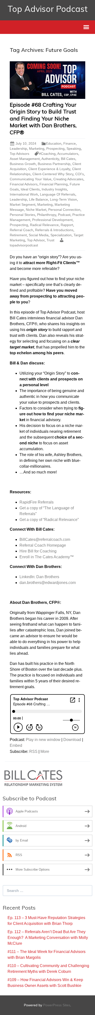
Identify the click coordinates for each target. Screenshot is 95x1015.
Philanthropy (46, 215)
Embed (16, 745)
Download (72, 740)
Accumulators (67, 154)
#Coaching (47, 154)
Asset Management (25, 159)
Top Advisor (36, 240)
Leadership (18, 148)
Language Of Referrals (57, 194)
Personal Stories (22, 215)
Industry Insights (54, 189)
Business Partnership (54, 164)
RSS (33, 751)
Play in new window (43, 740)
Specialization (61, 235)
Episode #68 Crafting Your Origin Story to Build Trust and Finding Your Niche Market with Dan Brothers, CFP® (43, 118)
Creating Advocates (68, 179)
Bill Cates (68, 159)
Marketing (36, 148)
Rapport (67, 225)
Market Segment (22, 204)
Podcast (64, 215)
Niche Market (36, 210)
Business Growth (23, 164)
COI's (79, 174)
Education (53, 143)
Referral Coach (21, 230)
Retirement (18, 235)
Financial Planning (53, 184)
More (44, 751)
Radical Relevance (44, 225)
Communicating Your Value (30, 179)
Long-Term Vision (63, 199)
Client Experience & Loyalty (49, 169)
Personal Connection (64, 210)
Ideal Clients (30, 189)
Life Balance (38, 199)
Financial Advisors (24, 184)
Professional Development (52, 220)
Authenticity (50, 159)
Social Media (38, 235)
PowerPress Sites (56, 1005)
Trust (50, 240)
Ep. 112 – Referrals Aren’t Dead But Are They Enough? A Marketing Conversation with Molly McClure (48, 937)
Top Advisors (19, 154)
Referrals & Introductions (54, 230)
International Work (24, 194)
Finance (69, 143)
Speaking (73, 148)
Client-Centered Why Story (52, 174)
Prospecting (55, 148)
